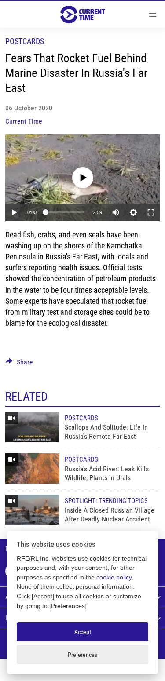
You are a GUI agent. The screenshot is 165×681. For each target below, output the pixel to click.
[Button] (19, 364)
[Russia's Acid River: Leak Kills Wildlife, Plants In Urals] (32, 468)
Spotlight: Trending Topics (106, 501)
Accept (82, 631)
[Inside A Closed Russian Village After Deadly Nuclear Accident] (32, 510)
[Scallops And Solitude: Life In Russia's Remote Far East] (32, 427)
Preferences (82, 654)
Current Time (23, 121)
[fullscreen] (151, 212)
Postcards (24, 41)
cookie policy (114, 577)
